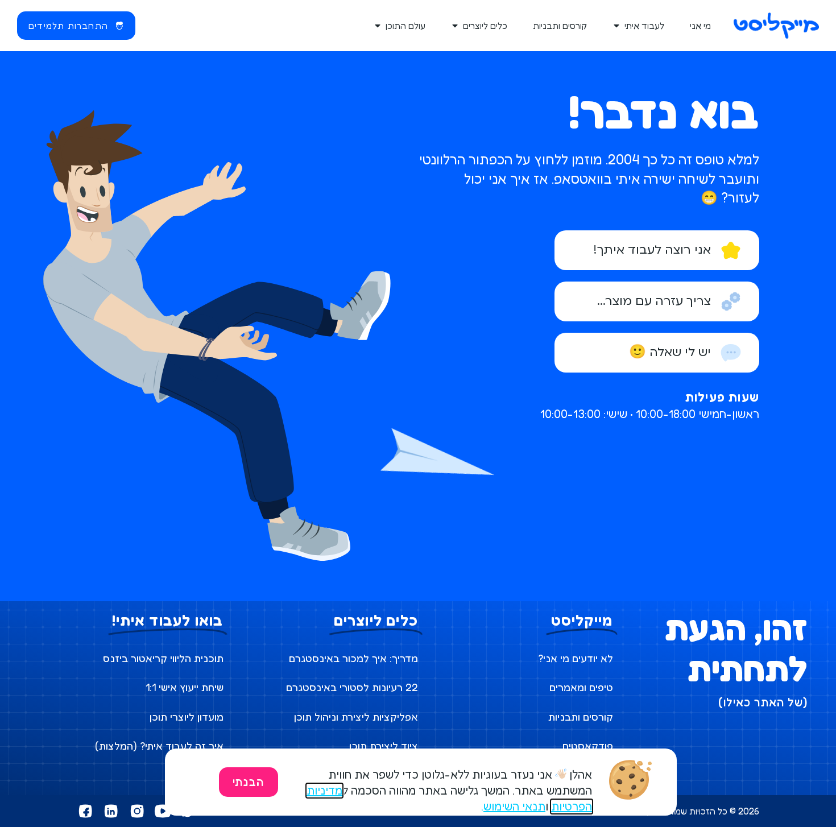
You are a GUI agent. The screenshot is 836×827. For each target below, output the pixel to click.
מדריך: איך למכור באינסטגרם (353, 658)
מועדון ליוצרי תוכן (187, 716)
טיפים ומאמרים (581, 687)
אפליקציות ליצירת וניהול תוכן (356, 716)
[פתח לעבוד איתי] (617, 25)
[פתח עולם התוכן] (378, 25)
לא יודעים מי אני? (575, 658)
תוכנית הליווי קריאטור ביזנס (163, 658)
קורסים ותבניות (580, 716)
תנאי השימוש (514, 806)
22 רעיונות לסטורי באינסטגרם (352, 687)
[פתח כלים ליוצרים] (455, 25)
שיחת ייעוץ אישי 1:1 (185, 687)
